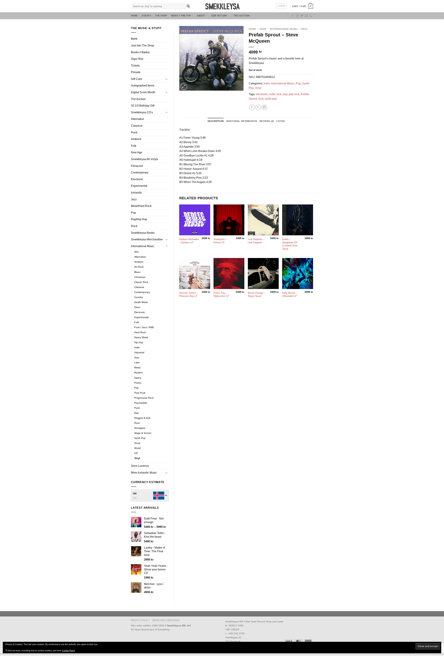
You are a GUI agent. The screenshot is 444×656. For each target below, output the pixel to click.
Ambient (136, 139)
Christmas (139, 277)
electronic (262, 94)
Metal (137, 367)
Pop (133, 212)
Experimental (139, 185)
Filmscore (137, 165)
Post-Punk (140, 392)
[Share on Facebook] (252, 107)
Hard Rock (140, 332)
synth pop (271, 98)
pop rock (294, 94)
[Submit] (188, 6)
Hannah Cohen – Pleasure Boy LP (188, 294)
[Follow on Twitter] (301, 15)
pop (285, 94)
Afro (136, 251)
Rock (134, 226)
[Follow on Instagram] (297, 15)
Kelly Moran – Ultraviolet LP (289, 294)
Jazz (134, 199)
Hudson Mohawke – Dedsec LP (189, 241)
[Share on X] (258, 107)
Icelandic (136, 192)
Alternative (137, 118)
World (137, 448)
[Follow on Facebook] (292, 15)
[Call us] (310, 15)
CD (136, 453)
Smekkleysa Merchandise (147, 239)
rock (260, 98)
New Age (136, 152)
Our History (219, 15)
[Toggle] (167, 79)
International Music (142, 246)
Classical (136, 125)
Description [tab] (216, 121)
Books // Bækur (140, 52)
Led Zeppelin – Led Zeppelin (256, 241)
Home (134, 15)
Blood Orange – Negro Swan (256, 294)
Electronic (137, 179)
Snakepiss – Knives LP (220, 241)
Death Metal (141, 302)
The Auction (241, 15)
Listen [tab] (280, 121)
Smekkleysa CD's (142, 112)
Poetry (137, 382)
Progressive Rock (143, 397)
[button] (281, 6)
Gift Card (136, 78)
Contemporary (139, 172)
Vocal (137, 443)
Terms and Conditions (166, 620)
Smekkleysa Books (143, 232)
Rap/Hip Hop (139, 219)
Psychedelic (140, 402)
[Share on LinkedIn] (264, 107)
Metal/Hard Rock (141, 205)
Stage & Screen (142, 433)
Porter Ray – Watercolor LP (221, 294)
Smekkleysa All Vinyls (144, 159)
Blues (137, 272)
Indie (137, 347)
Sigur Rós (137, 58)
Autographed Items (142, 85)
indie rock (275, 94)
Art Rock (139, 266)
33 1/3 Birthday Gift (142, 105)
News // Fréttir (181, 15)
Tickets (135, 65)
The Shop (161, 15)
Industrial (139, 352)
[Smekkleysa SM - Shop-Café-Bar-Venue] (222, 6)
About (201, 15)
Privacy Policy (140, 620)
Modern (138, 372)
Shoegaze (139, 428)
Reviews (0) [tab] (266, 121)
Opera (137, 377)
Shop (262, 29)
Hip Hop (138, 342)
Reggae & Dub (142, 418)
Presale (135, 72)
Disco (137, 307)
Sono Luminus (140, 465)
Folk (133, 145)
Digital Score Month (143, 92)
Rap (136, 413)
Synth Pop (140, 438)
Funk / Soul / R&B (144, 327)
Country (138, 297)
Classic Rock (141, 282)
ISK (135, 493)
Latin (137, 362)
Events (146, 15)
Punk (134, 132)
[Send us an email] (306, 15)
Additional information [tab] (241, 121)
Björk (134, 38)
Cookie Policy (68, 650)
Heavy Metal (141, 337)
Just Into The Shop (142, 45)
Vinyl (137, 458)
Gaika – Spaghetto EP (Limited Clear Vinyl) (290, 244)
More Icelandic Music (144, 472)
